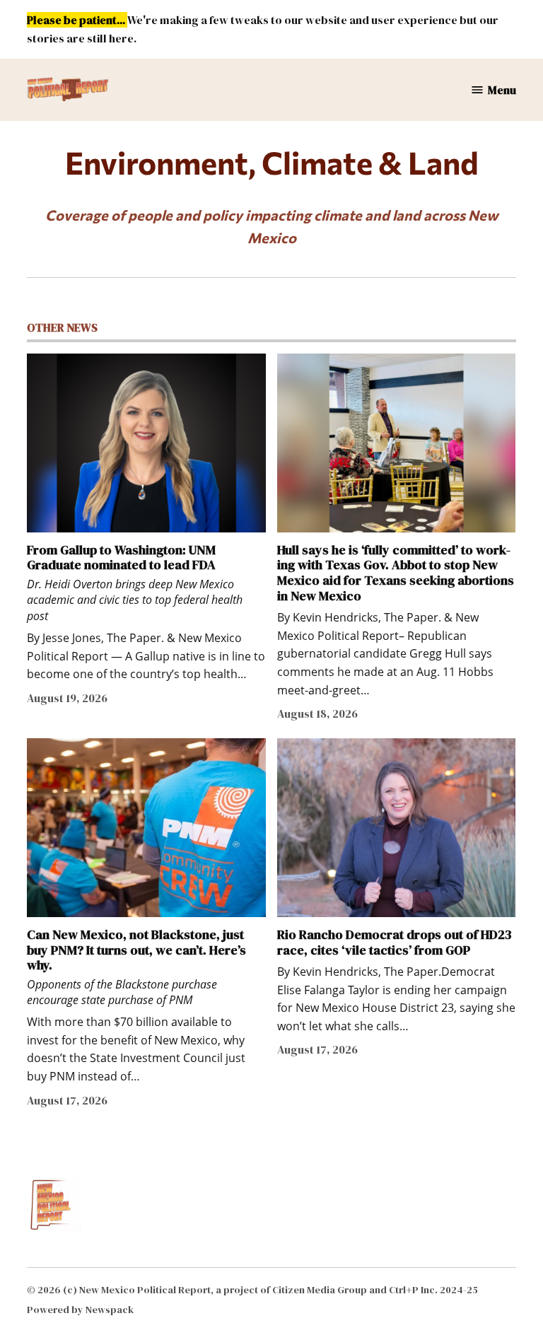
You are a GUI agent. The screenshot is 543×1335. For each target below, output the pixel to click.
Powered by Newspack (80, 1309)
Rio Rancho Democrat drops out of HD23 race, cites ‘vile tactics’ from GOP (394, 942)
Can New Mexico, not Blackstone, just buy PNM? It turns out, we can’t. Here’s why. (136, 950)
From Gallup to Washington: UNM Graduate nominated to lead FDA (121, 557)
